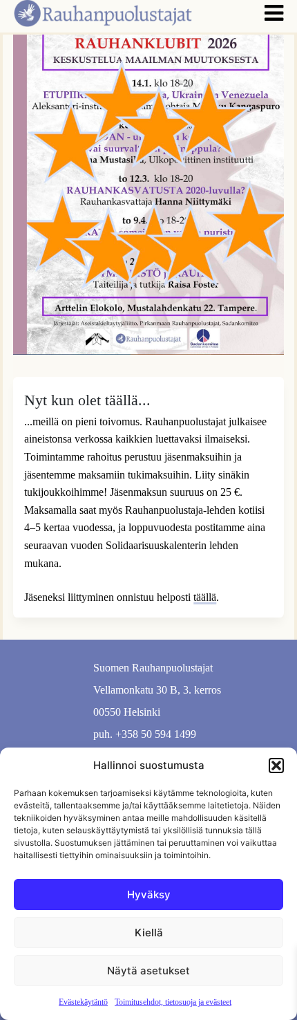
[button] (276, 765)
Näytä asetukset (148, 970)
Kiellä (149, 932)
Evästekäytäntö (83, 1002)
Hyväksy (149, 894)
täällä (204, 597)
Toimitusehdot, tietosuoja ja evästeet (173, 1002)
